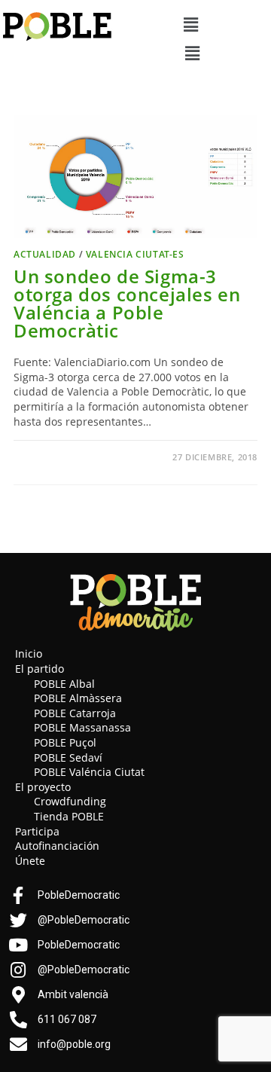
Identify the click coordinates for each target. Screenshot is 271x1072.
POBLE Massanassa (82, 727)
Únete (30, 861)
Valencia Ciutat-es (135, 254)
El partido (39, 668)
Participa (37, 831)
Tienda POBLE (69, 816)
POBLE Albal (64, 683)
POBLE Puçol (65, 742)
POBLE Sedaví (68, 757)
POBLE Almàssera (78, 698)
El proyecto (43, 787)
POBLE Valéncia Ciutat (89, 772)
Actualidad (45, 254)
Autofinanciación (57, 845)
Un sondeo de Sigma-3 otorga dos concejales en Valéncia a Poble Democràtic (127, 303)
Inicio (28, 653)
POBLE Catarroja (75, 713)
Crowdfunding (70, 801)
